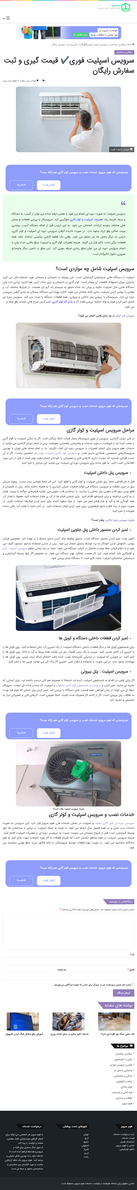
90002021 (21, 185)
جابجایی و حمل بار (123, 1070)
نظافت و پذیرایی (124, 1098)
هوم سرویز (127, 1103)
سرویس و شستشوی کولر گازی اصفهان (78, 685)
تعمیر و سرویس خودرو (121, 1065)
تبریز (86, 1153)
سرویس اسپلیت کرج (15, 548)
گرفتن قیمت (48, 185)
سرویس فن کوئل (124, 316)
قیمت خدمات (128, 1138)
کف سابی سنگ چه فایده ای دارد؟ (117, 1034)
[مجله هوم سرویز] (112, 7)
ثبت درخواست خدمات (123, 1134)
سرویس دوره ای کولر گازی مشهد (114, 823)
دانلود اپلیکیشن (127, 1149)
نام (132, 954)
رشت (86, 1157)
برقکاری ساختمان (118, 44)
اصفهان (85, 1145)
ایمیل (130, 970)
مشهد (86, 1142)
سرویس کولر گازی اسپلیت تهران (57, 453)
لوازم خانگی (126, 1087)
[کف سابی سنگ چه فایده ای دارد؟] (114, 1021)
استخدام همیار (127, 1142)
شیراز (86, 1149)
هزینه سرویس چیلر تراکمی (119, 520)
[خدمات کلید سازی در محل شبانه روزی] (68, 1021)
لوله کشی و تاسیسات (122, 1092)
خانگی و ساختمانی (123, 1076)
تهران (86, 1134)
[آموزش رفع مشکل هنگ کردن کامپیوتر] (23, 1021)
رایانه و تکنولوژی (124, 1081)
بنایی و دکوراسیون (123, 1059)
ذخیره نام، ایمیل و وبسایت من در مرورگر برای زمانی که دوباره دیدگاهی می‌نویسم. (92, 985)
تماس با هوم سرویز (125, 1145)
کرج (87, 1138)
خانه (130, 44)
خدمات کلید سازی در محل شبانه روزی (70, 1034)
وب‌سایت (61, 970)
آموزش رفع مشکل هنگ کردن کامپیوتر (24, 1034)
